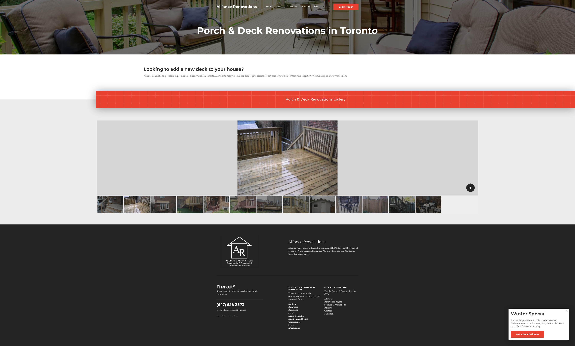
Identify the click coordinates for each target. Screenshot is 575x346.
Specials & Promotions (335, 304)
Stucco (291, 324)
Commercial (294, 321)
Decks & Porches (296, 315)
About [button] (268, 6)
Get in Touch (346, 7)
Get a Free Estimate (527, 334)
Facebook (328, 313)
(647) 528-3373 (230, 304)
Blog (316, 6)
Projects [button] (293, 6)
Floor (291, 312)
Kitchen (292, 303)
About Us (328, 298)
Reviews (306, 6)
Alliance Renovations (307, 242)
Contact (328, 310)
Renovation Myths (333, 301)
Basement (293, 309)
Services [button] (280, 6)
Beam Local (234, 316)
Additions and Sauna (298, 318)
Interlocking (294, 327)
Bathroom (293, 306)
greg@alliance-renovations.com (231, 309)
